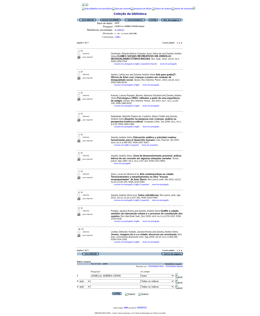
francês (154, 64)
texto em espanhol (150, 145)
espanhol (145, 64)
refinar (120, 30)
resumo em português (123, 64)
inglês (137, 64)
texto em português (168, 64)
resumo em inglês (121, 145)
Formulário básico (174, 266)
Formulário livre (156, 266)
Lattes (117, 37)
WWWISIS (142, 307)
